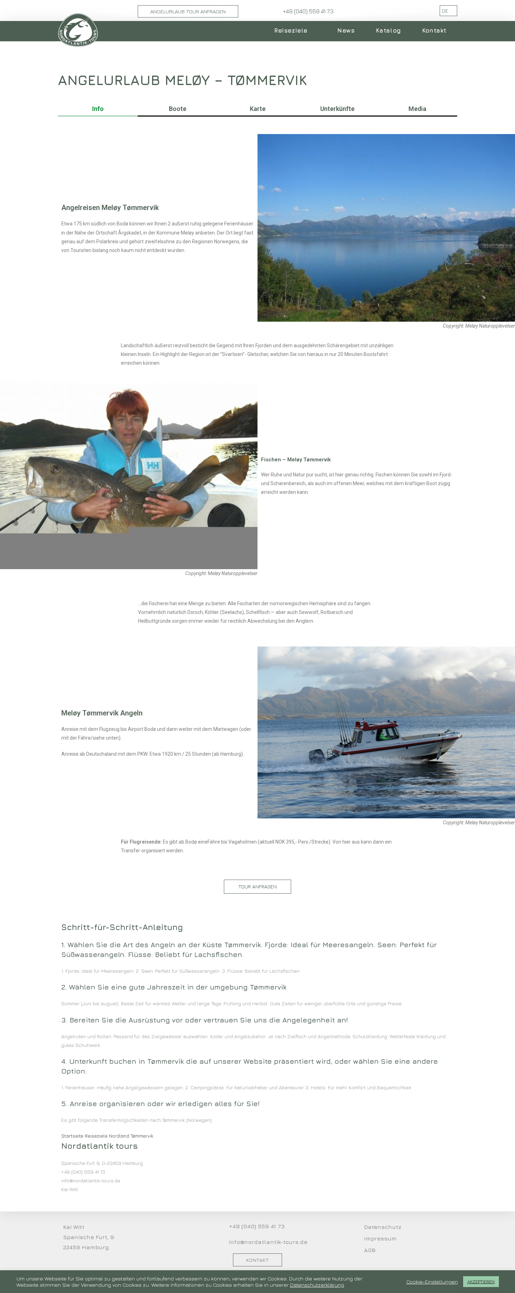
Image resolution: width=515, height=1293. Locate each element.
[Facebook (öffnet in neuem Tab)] (408, 10)
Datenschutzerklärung (317, 1285)
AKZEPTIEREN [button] (481, 1281)
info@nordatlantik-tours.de (268, 1242)
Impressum (380, 1238)
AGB (370, 1250)
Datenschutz (382, 1227)
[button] (257, 887)
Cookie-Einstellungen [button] (432, 1282)
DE (445, 11)
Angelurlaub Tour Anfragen (188, 11)
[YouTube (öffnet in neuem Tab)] (417, 10)
